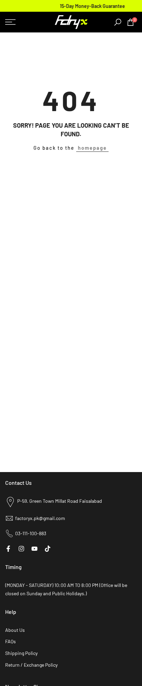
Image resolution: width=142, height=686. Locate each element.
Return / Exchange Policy (31, 665)
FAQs (10, 641)
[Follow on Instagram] (21, 549)
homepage (92, 148)
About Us (15, 630)
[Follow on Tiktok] (47, 549)
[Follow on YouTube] (34, 549)
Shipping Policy (21, 653)
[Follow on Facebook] (8, 549)
